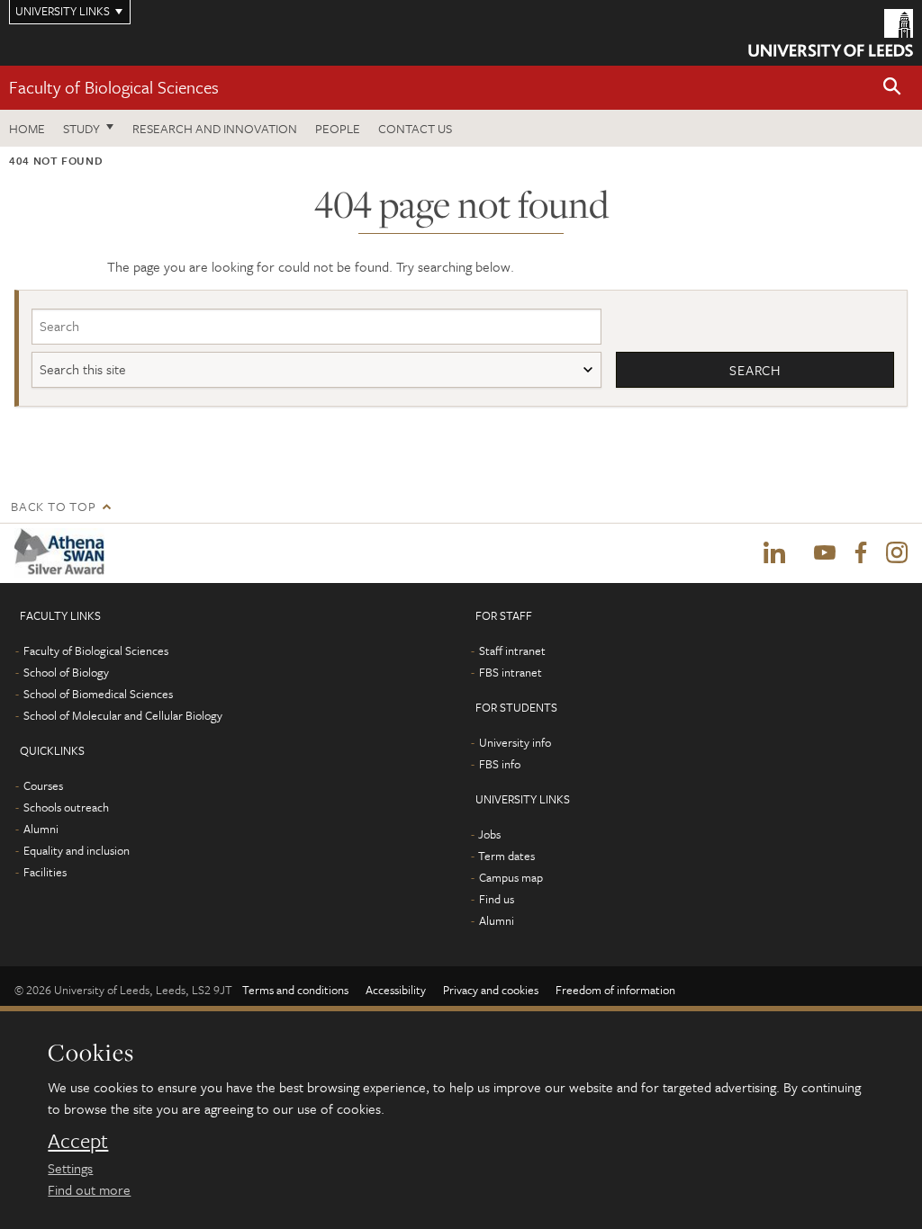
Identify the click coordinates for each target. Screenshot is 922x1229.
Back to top (53, 506)
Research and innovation (214, 128)
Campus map (511, 877)
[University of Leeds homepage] (830, 33)
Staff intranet (512, 650)
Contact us (415, 128)
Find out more (89, 1189)
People (337, 128)
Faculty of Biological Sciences (114, 87)
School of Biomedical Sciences (98, 694)
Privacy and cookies (490, 990)
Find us (496, 899)
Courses (43, 785)
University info (515, 742)
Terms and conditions (295, 990)
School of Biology (66, 672)
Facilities (45, 872)
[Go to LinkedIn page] (774, 553)
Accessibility (396, 990)
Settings (70, 1168)
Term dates (506, 856)
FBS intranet (510, 672)
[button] (892, 87)
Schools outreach (66, 807)
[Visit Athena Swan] (63, 553)
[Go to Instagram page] (897, 553)
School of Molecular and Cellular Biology (122, 715)
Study (81, 128)
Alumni (41, 829)
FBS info (499, 764)
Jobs (489, 834)
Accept (78, 1141)
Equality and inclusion (76, 850)
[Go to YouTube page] (825, 553)
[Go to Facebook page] (861, 553)
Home (27, 128)
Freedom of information (615, 990)
